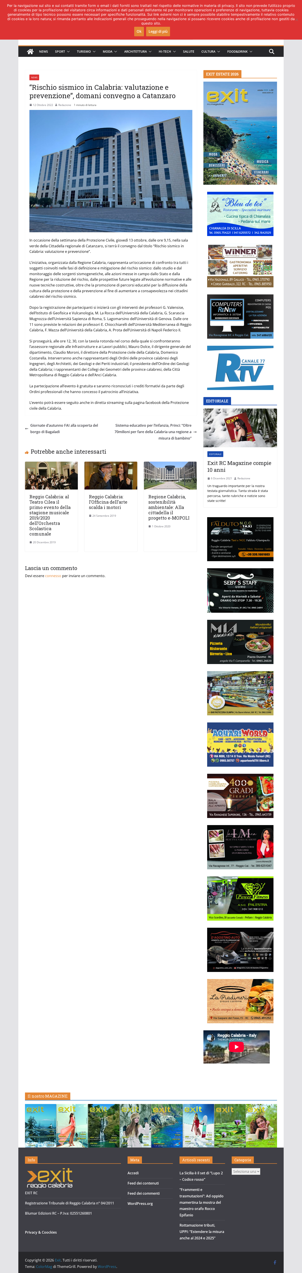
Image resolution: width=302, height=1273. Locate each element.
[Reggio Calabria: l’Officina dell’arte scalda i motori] (110, 464)
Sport (60, 51)
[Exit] (30, 51)
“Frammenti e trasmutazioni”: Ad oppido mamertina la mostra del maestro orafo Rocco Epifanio (202, 1202)
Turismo (84, 51)
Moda (107, 51)
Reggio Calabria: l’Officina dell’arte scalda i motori (108, 502)
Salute (188, 51)
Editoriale (215, 454)
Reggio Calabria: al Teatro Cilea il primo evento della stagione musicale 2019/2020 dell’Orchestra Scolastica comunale (50, 515)
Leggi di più (158, 31)
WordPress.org (140, 1203)
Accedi (133, 1173)
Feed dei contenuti (143, 1183)
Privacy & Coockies (41, 1232)
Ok (139, 31)
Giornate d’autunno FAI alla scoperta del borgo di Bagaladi (64, 428)
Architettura (135, 51)
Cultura (208, 51)
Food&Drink (237, 51)
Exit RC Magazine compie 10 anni (239, 466)
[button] (67, 51)
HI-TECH (165, 51)
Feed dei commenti (144, 1193)
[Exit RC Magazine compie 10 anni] (240, 428)
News (43, 51)
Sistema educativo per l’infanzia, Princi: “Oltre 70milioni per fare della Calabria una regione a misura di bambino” (153, 432)
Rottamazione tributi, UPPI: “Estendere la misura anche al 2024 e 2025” (202, 1231)
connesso (53, 575)
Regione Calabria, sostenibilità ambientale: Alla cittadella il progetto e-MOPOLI (168, 507)
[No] (296, 19)
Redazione (64, 105)
